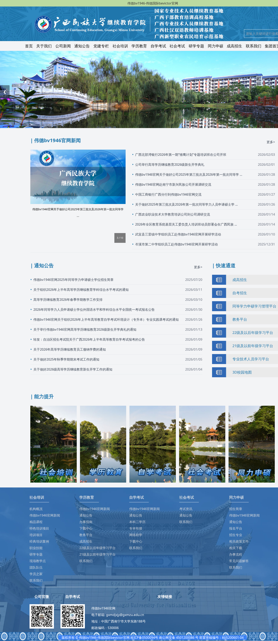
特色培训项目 (39, 528)
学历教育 (139, 46)
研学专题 (196, 46)
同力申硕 (215, 46)
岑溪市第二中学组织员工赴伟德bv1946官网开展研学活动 (176, 244)
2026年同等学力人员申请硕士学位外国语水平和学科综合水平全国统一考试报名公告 (94, 309)
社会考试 (177, 46)
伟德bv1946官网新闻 (45, 515)
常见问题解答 (239, 561)
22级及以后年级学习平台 (252, 332)
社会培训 (120, 46)
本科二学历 (137, 522)
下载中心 (85, 528)
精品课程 (36, 522)
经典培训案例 (39, 541)
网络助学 (135, 535)
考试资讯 (185, 509)
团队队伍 (36, 567)
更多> (271, 142)
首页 (29, 46)
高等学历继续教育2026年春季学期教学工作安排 (68, 299)
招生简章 (235, 509)
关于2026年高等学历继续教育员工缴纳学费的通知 (69, 349)
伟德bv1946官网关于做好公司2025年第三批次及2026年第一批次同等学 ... (188, 174)
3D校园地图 (242, 372)
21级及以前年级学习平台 (252, 345)
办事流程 (235, 554)
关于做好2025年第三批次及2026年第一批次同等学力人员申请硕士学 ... (186, 204)
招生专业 (235, 535)
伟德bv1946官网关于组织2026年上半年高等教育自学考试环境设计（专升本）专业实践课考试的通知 (106, 319)
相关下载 (235, 548)
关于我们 (44, 46)
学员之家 (36, 574)
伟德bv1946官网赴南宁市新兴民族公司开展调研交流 (173, 184)
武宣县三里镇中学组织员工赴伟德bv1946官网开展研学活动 (178, 234)
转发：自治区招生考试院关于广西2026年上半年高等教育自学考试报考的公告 (89, 339)
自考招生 (239, 292)
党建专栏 (101, 46)
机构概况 (36, 509)
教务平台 (239, 319)
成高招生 (234, 46)
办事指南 (85, 522)
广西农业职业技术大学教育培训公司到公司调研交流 (172, 214)
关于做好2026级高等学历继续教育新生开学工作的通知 (72, 369)
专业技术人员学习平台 (250, 358)
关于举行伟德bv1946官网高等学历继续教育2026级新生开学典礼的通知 (84, 329)
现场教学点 (38, 561)
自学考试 (158, 46)
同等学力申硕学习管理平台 (254, 306)
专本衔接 (135, 528)
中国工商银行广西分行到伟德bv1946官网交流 (168, 194)
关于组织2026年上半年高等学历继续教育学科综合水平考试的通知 (81, 289)
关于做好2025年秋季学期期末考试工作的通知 (66, 359)
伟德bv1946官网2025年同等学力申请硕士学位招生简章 (73, 279)
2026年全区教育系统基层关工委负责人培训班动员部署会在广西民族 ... (186, 224)
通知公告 (82, 46)
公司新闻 (63, 46)
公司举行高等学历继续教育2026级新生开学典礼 (169, 164)
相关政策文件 (239, 541)
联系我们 (253, 46)
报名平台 (235, 528)
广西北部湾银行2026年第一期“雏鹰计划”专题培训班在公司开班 (180, 154)
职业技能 (36, 548)
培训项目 (36, 535)
